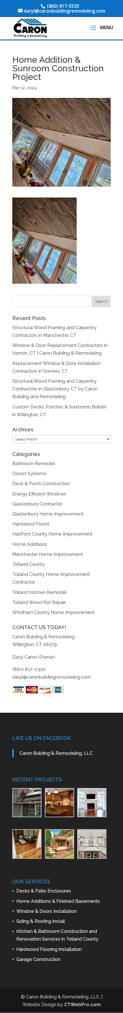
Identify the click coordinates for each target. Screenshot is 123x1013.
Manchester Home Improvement (47, 554)
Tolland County (28, 564)
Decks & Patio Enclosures (43, 891)
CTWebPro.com (82, 1004)
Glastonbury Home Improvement (48, 514)
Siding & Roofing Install (40, 921)
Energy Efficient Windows (39, 494)
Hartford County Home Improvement (52, 534)
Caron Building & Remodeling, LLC (56, 753)
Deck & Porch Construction (41, 483)
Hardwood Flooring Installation (49, 949)
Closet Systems (29, 473)
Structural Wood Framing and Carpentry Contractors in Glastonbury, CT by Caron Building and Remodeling (55, 388)
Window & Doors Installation (46, 911)
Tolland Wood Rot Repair (39, 602)
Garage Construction (38, 959)
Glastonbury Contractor (37, 504)
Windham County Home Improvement (53, 612)
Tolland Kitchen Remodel (39, 592)
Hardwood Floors (30, 524)
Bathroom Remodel (33, 463)
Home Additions (29, 544)
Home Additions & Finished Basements (58, 901)
